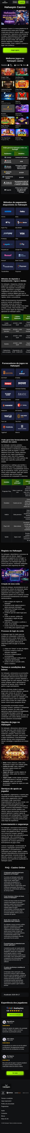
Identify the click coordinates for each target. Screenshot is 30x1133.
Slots (24, 65)
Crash (18, 65)
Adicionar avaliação (15, 1014)
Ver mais (15, 1073)
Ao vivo (11, 65)
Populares (4, 65)
